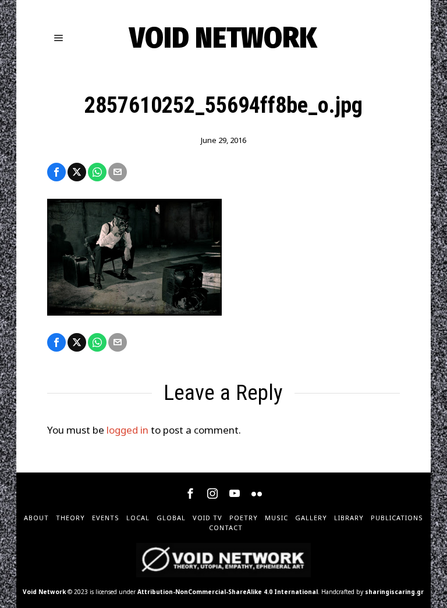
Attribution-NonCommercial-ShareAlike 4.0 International (227, 592)
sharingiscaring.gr (394, 592)
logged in (127, 430)
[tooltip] (56, 172)
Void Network (44, 592)
